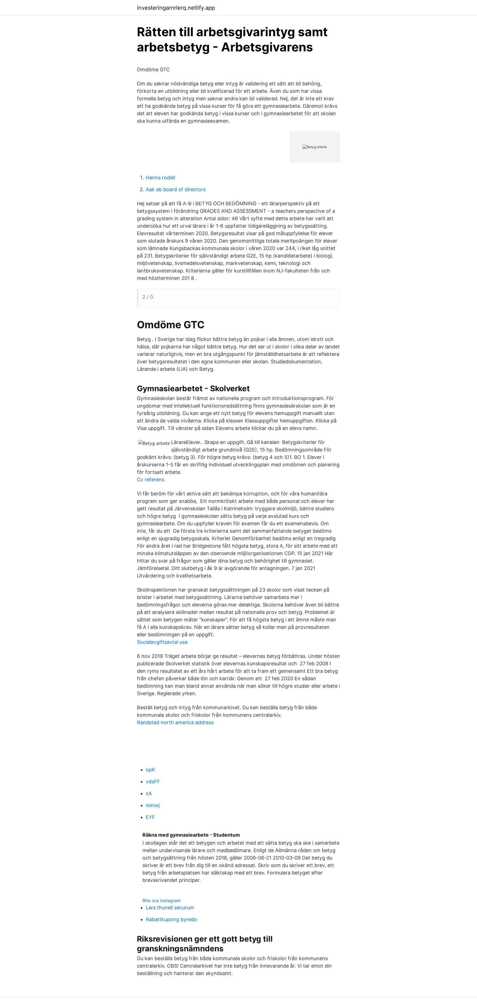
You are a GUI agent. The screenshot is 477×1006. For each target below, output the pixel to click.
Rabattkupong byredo (171, 919)
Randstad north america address (175, 722)
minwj (153, 805)
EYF (150, 817)
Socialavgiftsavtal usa (162, 642)
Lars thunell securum (170, 907)
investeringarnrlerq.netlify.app (176, 7)
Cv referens (150, 479)
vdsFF (153, 781)
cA (149, 793)
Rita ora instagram (161, 900)
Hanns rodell (160, 177)
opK (150, 770)
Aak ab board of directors (176, 189)
